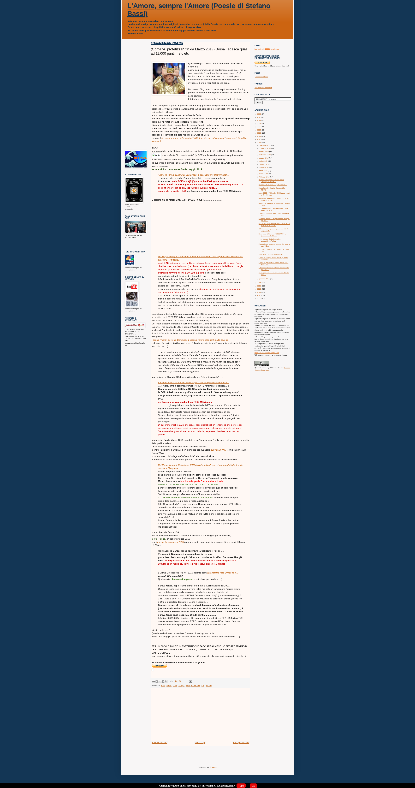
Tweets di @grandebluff (263, 88)
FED (188, 685)
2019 (259, 130)
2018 (259, 133)
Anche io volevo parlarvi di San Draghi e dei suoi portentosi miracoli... (193, 174)
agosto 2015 (264, 158)
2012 (259, 289)
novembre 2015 (265, 148)
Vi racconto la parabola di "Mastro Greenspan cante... (271, 181)
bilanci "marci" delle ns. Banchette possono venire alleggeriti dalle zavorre (190, 340)
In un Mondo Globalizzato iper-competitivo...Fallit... (270, 240)
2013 (259, 286)
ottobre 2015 (264, 152)
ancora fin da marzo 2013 (170, 542)
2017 (259, 136)
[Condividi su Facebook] (162, 681)
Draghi (181, 685)
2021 (259, 124)
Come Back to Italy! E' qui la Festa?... (273, 185)
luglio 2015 (263, 161)
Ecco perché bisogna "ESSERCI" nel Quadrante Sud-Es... (272, 235)
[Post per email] (190, 681)
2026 (259, 114)
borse (169, 685)
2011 (259, 292)
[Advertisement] (176, 228)
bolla (163, 685)
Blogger (213, 767)
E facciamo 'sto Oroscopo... (222, 572)
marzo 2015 (263, 174)
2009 (259, 298)
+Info (241, 785)
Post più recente (159, 742)
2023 (259, 117)
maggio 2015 (264, 167)
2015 (259, 142)
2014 (259, 283)
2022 (259, 120)
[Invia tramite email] (153, 681)
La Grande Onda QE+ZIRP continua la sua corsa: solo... (273, 209)
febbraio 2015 (264, 177)
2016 (259, 139)
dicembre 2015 (265, 145)
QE (203, 685)
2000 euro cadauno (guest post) (271, 254)
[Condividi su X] (159, 681)
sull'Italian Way (219, 449)
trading (209, 685)
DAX (175, 685)
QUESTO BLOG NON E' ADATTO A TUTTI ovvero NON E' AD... (274, 225)
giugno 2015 (264, 164)
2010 (259, 295)
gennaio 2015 (264, 279)
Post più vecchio (241, 742)
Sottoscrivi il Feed (261, 77)
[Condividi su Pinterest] (165, 681)
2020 (259, 127)
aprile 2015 (263, 171)
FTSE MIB (195, 685)
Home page (200, 742)
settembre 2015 (265, 155)
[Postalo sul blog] (156, 681)
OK (253, 785)
